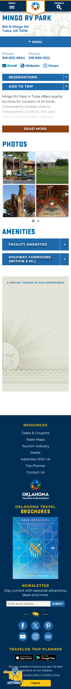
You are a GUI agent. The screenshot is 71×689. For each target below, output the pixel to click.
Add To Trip (21, 87)
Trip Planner (35, 466)
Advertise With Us (35, 459)
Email (12, 66)
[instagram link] (35, 636)
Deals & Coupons (36, 433)
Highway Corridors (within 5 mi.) (30, 259)
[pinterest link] (48, 625)
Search (59, 3)
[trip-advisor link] (48, 636)
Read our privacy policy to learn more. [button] (35, 674)
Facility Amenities (28, 244)
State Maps (35, 440)
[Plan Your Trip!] (13, 676)
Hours (53, 66)
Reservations (23, 77)
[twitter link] (35, 625)
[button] (12, 6)
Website (32, 66)
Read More (35, 129)
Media (35, 453)
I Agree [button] (35, 683)
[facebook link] (22, 625)
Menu (11, 3)
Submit (57, 603)
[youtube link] (22, 636)
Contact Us (36, 472)
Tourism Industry (35, 446)
